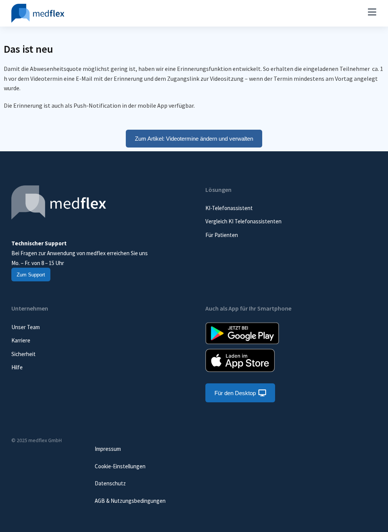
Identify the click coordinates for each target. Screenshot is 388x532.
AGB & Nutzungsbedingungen (130, 500)
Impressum (108, 448)
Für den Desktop (235, 393)
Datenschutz (110, 483)
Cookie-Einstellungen (120, 466)
